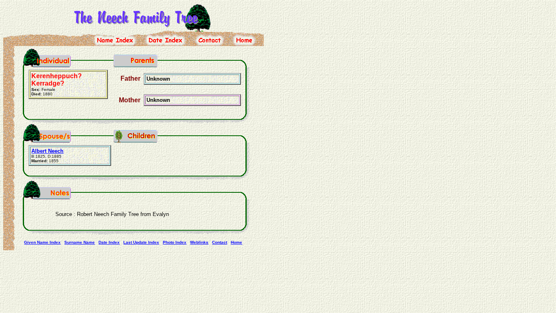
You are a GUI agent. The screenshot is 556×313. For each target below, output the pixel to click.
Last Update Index (141, 242)
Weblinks (199, 242)
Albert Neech (47, 151)
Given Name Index (42, 242)
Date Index (109, 242)
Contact (219, 242)
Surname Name (79, 242)
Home (236, 242)
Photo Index (174, 242)
